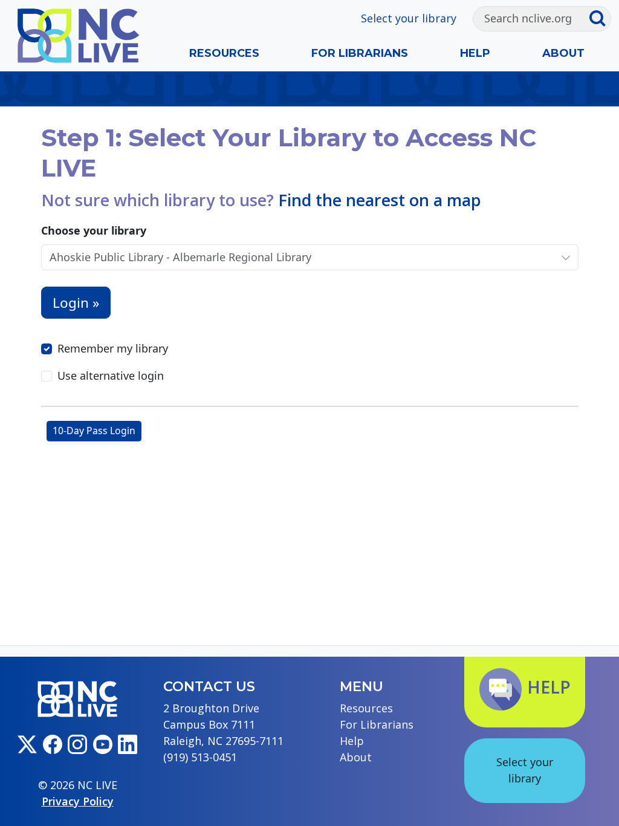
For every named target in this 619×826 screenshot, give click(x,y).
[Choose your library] (565, 257)
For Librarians (359, 53)
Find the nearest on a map (379, 200)
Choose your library (93, 230)
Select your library (408, 18)
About (563, 53)
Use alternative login (110, 375)
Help (475, 53)
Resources (224, 53)
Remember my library (112, 348)
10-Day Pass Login (94, 430)
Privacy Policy (78, 801)
